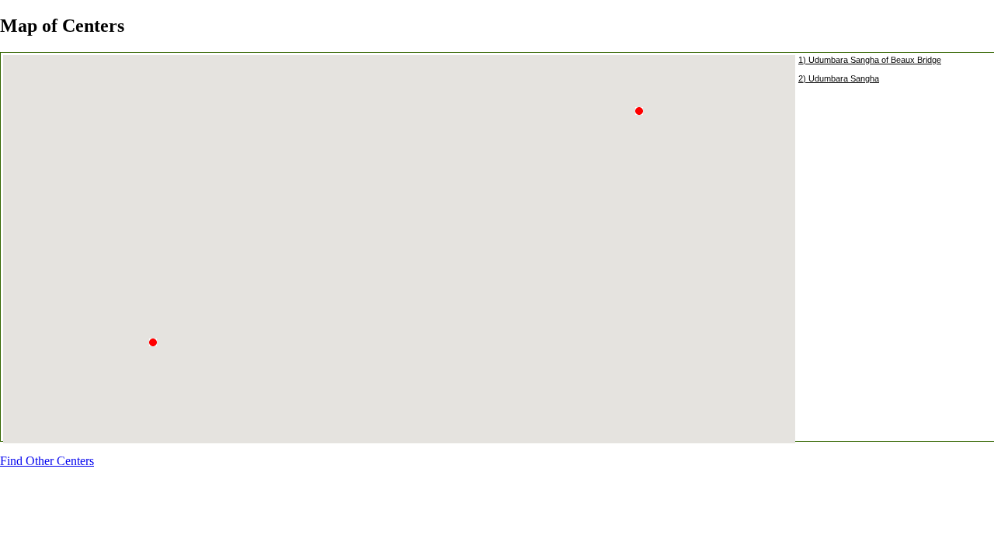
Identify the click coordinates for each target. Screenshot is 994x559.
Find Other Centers (47, 460)
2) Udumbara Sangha (838, 78)
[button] (643, 120)
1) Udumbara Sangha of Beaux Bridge (869, 59)
